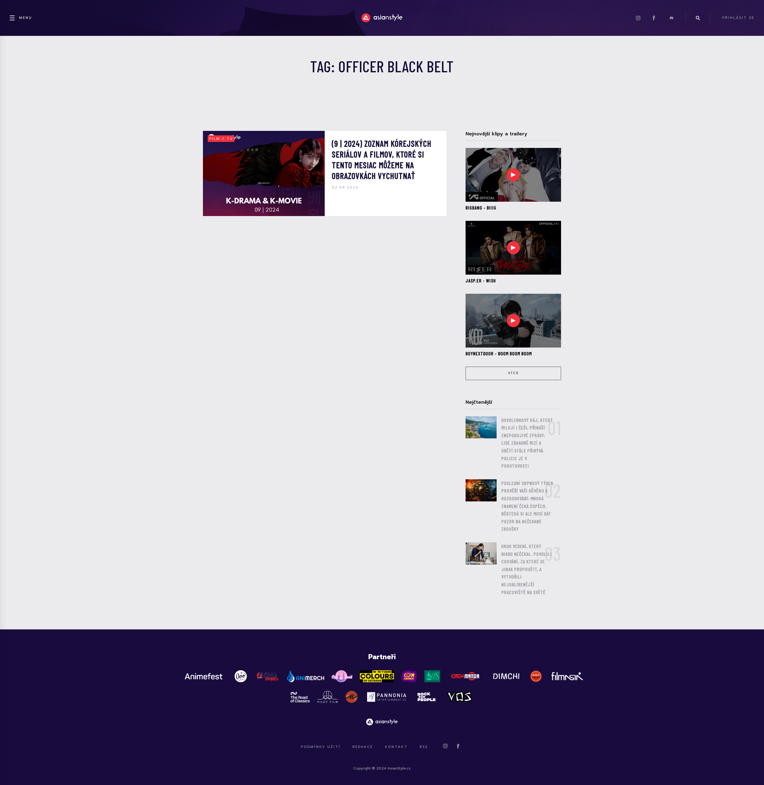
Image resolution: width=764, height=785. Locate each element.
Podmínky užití (321, 746)
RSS (424, 746)
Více (513, 373)
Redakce (362, 746)
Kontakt (396, 746)
